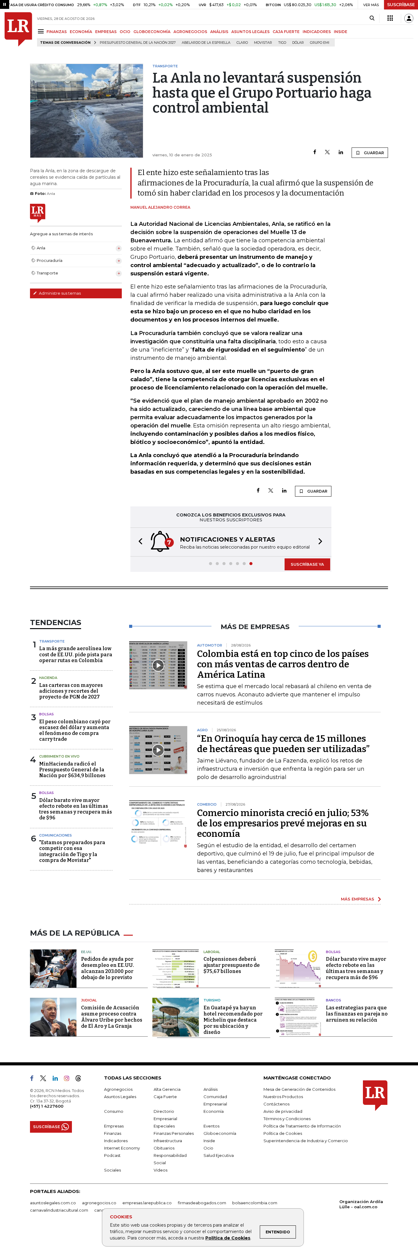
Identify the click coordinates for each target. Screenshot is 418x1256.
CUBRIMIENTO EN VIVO (59, 756)
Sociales (112, 1170)
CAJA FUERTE (286, 31)
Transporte (52, 641)
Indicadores (116, 1140)
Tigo (282, 43)
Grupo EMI (319, 43)
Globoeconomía (219, 1133)
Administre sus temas (59, 293)
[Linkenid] (58, 1079)
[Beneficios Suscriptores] (390, 18)
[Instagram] (69, 1079)
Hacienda (48, 678)
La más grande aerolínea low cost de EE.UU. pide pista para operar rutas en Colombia (75, 654)
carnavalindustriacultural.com (59, 1210)
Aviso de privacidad (282, 1111)
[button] (138, 542)
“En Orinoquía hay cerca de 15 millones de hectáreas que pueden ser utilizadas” (283, 744)
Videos (160, 1170)
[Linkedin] (341, 152)
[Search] (372, 18)
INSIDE (340, 31)
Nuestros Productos (283, 1096)
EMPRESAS (106, 31)
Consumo (113, 1111)
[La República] (18, 29)
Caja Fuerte (165, 1096)
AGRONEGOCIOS (190, 31)
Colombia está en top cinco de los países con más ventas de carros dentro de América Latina (283, 664)
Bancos (333, 1000)
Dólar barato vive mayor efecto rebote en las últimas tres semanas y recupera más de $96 (75, 809)
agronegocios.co (99, 1202)
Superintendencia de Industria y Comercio (305, 1140)
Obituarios (164, 1148)
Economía (213, 1111)
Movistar (263, 43)
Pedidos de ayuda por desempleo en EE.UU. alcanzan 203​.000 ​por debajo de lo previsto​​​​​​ (107, 968)
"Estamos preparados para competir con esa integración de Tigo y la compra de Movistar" (72, 851)
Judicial (89, 1000)
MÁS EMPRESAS (357, 898)
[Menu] (42, 31)
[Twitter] (327, 152)
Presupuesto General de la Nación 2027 (138, 43)
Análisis (210, 1089)
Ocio (208, 1148)
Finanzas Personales (174, 1133)
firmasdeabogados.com (202, 1202)
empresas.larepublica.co (147, 1202)
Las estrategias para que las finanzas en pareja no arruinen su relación (357, 1014)
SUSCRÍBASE (401, 4)
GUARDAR (373, 153)
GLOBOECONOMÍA (151, 31)
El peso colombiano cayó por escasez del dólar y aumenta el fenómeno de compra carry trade (74, 730)
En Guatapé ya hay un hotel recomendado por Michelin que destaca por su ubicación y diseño (233, 1020)
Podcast (112, 1155)
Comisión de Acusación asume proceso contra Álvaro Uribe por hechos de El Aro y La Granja (111, 1017)
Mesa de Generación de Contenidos (299, 1089)
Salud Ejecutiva (218, 1155)
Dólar (298, 43)
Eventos (211, 1126)
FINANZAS (57, 31)
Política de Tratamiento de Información (302, 1126)
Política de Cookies (227, 1238)
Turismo (212, 1000)
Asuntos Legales (120, 1096)
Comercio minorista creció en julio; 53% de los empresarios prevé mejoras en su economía (283, 823)
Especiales (164, 1126)
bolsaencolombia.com (254, 1202)
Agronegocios (118, 1089)
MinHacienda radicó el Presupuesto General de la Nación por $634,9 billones (72, 769)
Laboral (211, 952)
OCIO (125, 31)
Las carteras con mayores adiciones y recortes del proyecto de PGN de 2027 (71, 691)
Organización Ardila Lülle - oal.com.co (361, 1204)
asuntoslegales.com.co (53, 1202)
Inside (209, 1140)
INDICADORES (317, 31)
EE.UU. (86, 952)
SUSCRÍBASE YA (307, 564)
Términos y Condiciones (287, 1118)
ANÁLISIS (219, 31)
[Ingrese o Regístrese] (408, 18)
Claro (242, 43)
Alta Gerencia (167, 1089)
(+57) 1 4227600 (46, 1106)
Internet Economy (122, 1148)
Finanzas (112, 1133)
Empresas (114, 1126)
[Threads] (80, 1079)
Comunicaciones (55, 835)
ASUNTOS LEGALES (250, 31)
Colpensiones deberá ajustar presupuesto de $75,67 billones (231, 965)
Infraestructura (168, 1140)
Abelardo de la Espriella (206, 43)
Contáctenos (276, 1103)
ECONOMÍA (81, 31)
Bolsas (46, 714)
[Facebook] (314, 152)
